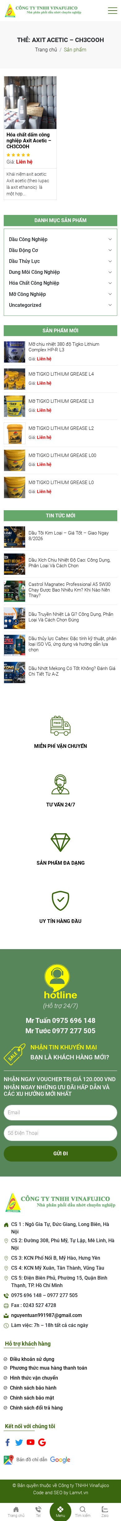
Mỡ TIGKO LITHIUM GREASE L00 (62, 455)
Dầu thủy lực (24, 261)
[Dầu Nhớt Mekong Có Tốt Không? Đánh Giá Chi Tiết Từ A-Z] (14, 672)
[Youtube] (30, 1442)
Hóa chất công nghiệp (34, 283)
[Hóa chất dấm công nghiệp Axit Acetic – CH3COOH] (30, 102)
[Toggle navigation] (112, 10)
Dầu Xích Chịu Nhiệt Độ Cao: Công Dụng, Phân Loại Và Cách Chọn (69, 562)
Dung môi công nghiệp (34, 272)
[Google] (42, 1442)
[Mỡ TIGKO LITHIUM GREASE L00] (14, 460)
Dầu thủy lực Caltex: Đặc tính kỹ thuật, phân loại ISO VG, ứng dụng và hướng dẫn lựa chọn (72, 644)
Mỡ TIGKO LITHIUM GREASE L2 (61, 428)
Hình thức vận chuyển (34, 1378)
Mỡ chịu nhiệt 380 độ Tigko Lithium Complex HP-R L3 (64, 347)
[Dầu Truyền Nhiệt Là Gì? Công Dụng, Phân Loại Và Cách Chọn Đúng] (14, 618)
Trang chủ (46, 50)
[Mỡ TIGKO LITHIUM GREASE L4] (14, 379)
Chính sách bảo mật (32, 1398)
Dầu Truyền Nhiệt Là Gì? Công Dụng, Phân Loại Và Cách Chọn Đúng (71, 617)
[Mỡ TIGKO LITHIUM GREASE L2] (14, 433)
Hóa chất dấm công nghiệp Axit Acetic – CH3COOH (29, 141)
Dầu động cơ (23, 250)
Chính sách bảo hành (33, 1388)
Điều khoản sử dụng (32, 1359)
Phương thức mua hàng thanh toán (48, 1368)
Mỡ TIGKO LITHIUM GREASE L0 (61, 482)
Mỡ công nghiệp (27, 294)
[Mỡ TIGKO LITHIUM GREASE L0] (14, 487)
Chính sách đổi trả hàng (36, 1408)
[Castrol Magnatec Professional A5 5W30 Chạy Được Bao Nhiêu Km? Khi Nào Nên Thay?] (14, 591)
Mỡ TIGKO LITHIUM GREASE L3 (61, 401)
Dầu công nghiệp (28, 239)
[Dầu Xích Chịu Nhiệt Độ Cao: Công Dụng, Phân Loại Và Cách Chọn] (14, 564)
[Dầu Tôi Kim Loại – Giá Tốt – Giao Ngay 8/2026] (14, 537)
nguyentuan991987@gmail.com (46, 1315)
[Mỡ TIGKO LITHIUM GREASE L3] (14, 406)
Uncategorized (25, 305)
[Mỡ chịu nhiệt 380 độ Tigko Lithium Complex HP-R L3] (14, 351)
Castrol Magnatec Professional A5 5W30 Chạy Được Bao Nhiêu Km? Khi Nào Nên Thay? (69, 590)
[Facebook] (7, 1442)
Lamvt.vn (78, 1492)
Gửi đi (60, 1154)
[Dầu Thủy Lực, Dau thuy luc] (42, 10)
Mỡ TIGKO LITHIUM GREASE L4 (61, 374)
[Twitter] (19, 1442)
